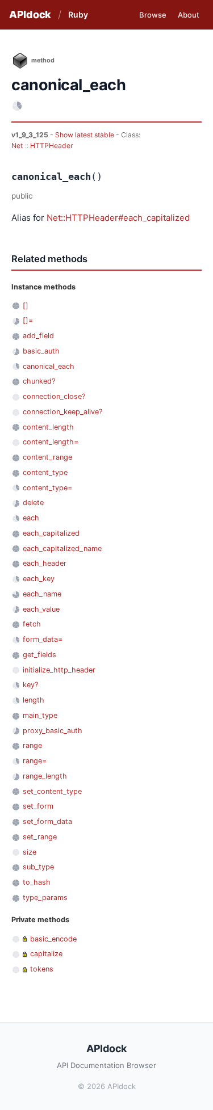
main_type (40, 715)
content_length (48, 427)
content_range (47, 457)
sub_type (38, 867)
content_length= (50, 442)
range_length (45, 776)
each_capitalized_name (62, 548)
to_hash (37, 882)
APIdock (30, 14)
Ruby (78, 14)
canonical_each (48, 366)
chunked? (39, 381)
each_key (39, 578)
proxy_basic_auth (52, 730)
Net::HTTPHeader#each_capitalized (118, 217)
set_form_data (47, 821)
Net (17, 145)
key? (30, 684)
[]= (28, 320)
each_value (41, 609)
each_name (42, 594)
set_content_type (52, 791)
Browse (152, 14)
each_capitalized (51, 533)
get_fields (39, 654)
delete (33, 502)
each (31, 518)
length (33, 700)
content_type (45, 472)
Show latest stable (85, 135)
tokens (41, 969)
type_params (45, 897)
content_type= (47, 487)
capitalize (46, 953)
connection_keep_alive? (62, 411)
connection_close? (54, 396)
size (29, 852)
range (32, 745)
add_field (38, 335)
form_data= (42, 639)
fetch (32, 624)
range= (35, 760)
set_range (40, 837)
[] (25, 305)
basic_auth (41, 351)
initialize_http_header (59, 670)
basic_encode (53, 939)
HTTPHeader (51, 145)
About (188, 14)
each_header (44, 563)
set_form (38, 806)
